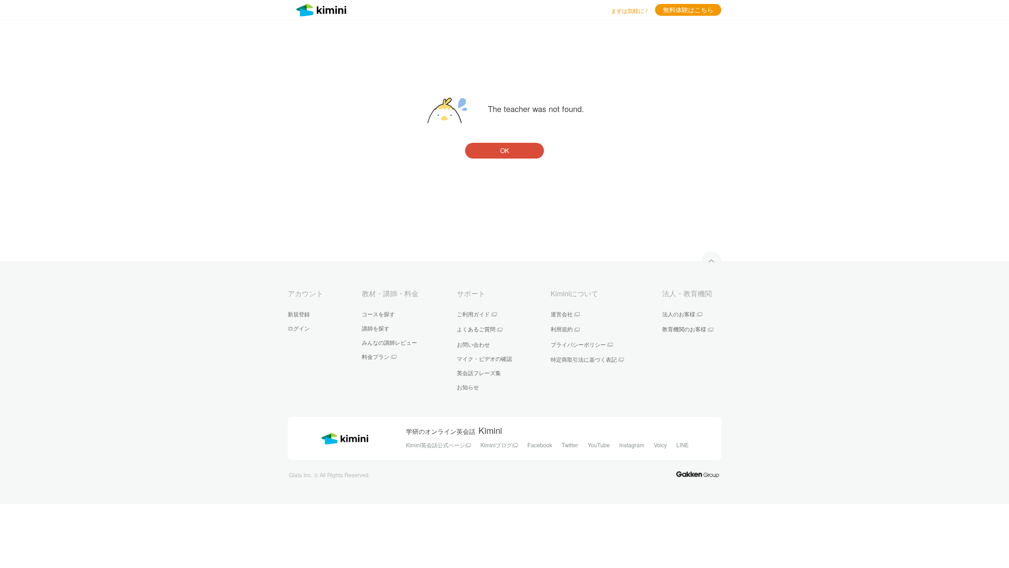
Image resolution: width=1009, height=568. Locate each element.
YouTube (599, 445)
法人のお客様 (678, 314)
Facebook (539, 445)
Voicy (660, 445)
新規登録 (299, 314)
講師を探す (375, 328)
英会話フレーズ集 (479, 373)
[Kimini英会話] (323, 8)
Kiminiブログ (496, 445)
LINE (682, 445)
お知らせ (468, 387)
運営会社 (562, 314)
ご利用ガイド (473, 314)
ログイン (299, 328)
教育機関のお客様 (684, 329)
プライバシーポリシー (578, 344)
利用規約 (562, 329)
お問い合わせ (473, 344)
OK (504, 150)
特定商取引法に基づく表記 (584, 359)
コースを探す (378, 314)
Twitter (570, 445)
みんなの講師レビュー (389, 342)
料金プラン (375, 357)
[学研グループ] (697, 473)
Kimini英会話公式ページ (435, 445)
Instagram (631, 445)
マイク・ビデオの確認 (484, 358)
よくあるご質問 (476, 329)
